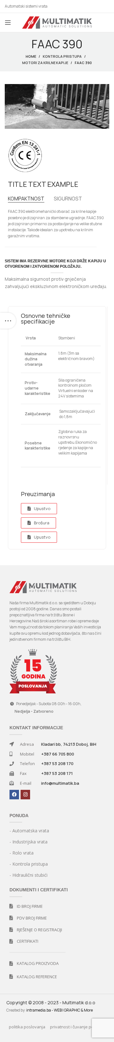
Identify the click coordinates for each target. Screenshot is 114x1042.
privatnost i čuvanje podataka (78, 1027)
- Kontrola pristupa (29, 864)
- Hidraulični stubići (29, 875)
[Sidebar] (8, 321)
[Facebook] (14, 794)
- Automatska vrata (29, 831)
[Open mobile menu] (8, 22)
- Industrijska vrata (29, 842)
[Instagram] (25, 794)
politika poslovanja (27, 1027)
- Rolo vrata (22, 853)
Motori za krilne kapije (45, 62)
